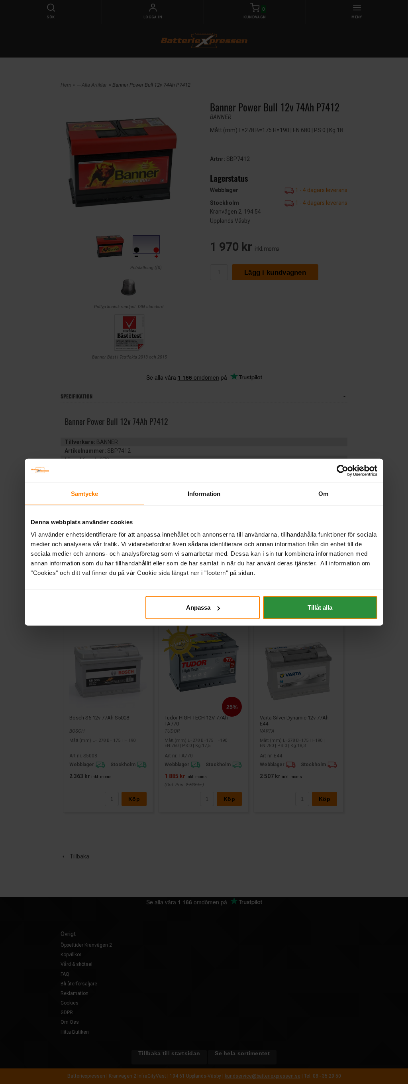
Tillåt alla (320, 607)
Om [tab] (323, 493)
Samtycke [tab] (84, 493)
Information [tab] (204, 493)
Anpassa (198, 607)
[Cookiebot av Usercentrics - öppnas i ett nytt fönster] (342, 470)
